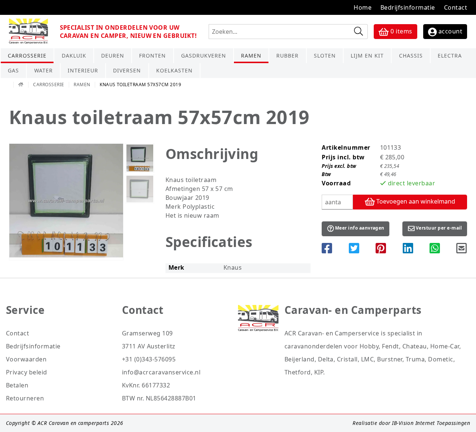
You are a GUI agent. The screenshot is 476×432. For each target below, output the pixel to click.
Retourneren (25, 398)
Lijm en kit (367, 55)
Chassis (411, 55)
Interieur (83, 70)
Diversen (127, 70)
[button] (355, 228)
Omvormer (457, 72)
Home (363, 7)
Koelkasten (174, 70)
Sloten (325, 55)
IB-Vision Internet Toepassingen (431, 422)
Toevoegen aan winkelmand (415, 201)
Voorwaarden (26, 359)
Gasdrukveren (203, 55)
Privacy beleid (26, 372)
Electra (450, 55)
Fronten (152, 55)
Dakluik (74, 55)
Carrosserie (27, 55)
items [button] (401, 31)
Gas (13, 70)
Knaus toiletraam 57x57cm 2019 (140, 84)
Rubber (287, 55)
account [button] (449, 31)
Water (43, 70)
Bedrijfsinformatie (407, 7)
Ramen (251, 55)
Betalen (17, 385)
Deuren (112, 55)
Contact (455, 7)
